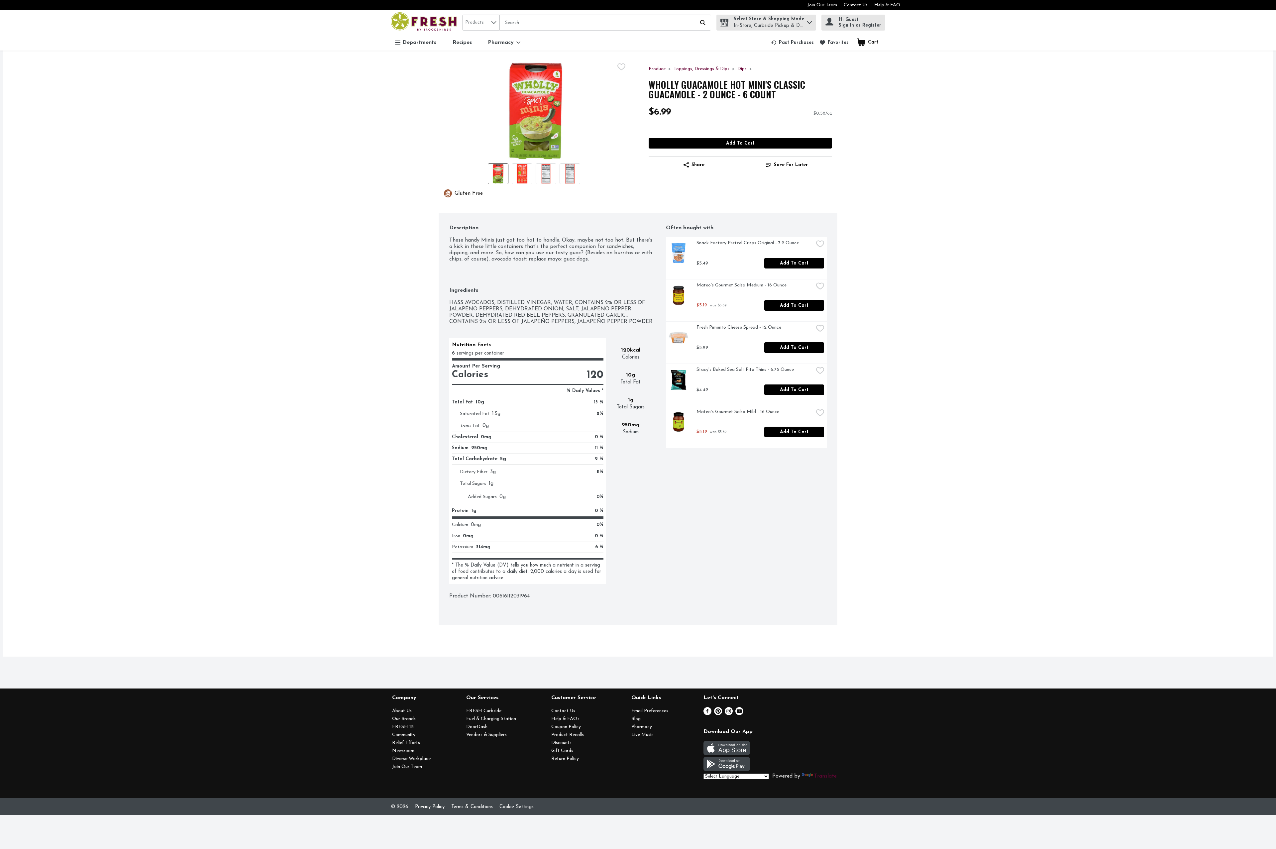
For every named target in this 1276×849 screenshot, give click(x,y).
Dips (742, 68)
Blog (636, 718)
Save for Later (791, 164)
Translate (825, 776)
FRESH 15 (403, 726)
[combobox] (480, 23)
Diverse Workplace (411, 758)
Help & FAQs (565, 718)
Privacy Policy (430, 806)
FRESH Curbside (483, 710)
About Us (402, 710)
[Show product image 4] (570, 173)
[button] (809, 21)
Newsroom (403, 750)
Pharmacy (641, 726)
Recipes (462, 42)
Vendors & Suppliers (486, 734)
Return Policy (565, 758)
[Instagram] (729, 713)
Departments (419, 42)
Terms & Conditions (472, 806)
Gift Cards (562, 750)
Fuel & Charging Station (491, 718)
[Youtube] (739, 713)
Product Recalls (567, 734)
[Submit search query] (702, 22)
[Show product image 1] (498, 173)
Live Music (642, 734)
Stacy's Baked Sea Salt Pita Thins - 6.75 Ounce (745, 369)
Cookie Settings (516, 806)
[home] (425, 22)
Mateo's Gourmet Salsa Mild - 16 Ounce (737, 411)
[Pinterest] (718, 713)
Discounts (561, 742)
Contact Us (856, 5)
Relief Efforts (406, 742)
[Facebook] (707, 713)
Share (697, 164)
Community (403, 734)
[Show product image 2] (522, 173)
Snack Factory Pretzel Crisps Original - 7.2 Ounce (747, 243)
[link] (792, 42)
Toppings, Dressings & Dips (701, 68)
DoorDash (476, 726)
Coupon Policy (566, 726)
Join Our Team (822, 5)
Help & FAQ (887, 5)
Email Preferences (649, 710)
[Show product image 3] (546, 173)
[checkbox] (621, 67)
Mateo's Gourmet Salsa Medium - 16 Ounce (741, 285)
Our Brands (404, 718)
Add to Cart (740, 143)
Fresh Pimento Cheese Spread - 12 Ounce (738, 327)
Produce (657, 68)
